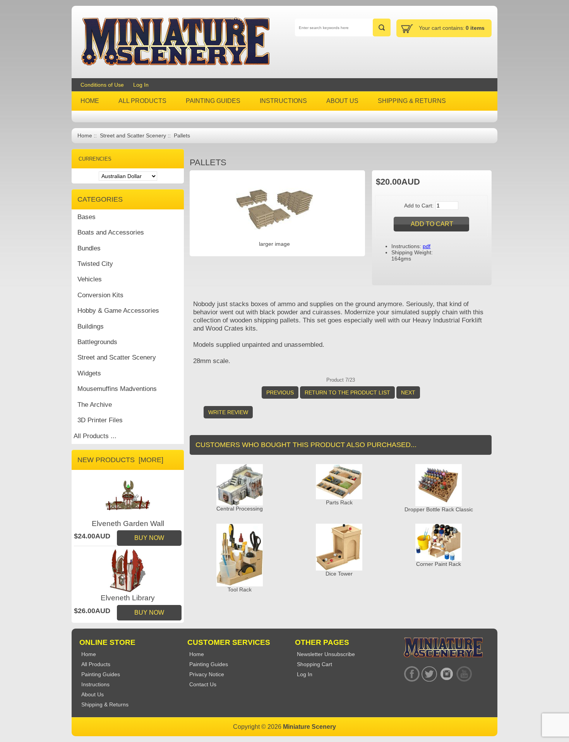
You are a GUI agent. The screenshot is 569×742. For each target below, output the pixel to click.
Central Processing (239, 509)
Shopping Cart (314, 664)
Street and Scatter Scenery (133, 136)
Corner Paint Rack (438, 564)
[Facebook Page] (411, 674)
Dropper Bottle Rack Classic (438, 509)
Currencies (95, 159)
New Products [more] (120, 460)
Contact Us (202, 684)
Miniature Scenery (309, 726)
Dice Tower (339, 574)
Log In (141, 85)
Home (84, 136)
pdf (426, 246)
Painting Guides (208, 664)
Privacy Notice (206, 674)
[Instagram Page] (446, 674)
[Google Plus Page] (429, 674)
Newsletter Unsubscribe (326, 654)
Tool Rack (240, 589)
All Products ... (95, 436)
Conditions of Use (102, 85)
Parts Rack (339, 502)
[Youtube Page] (464, 674)
